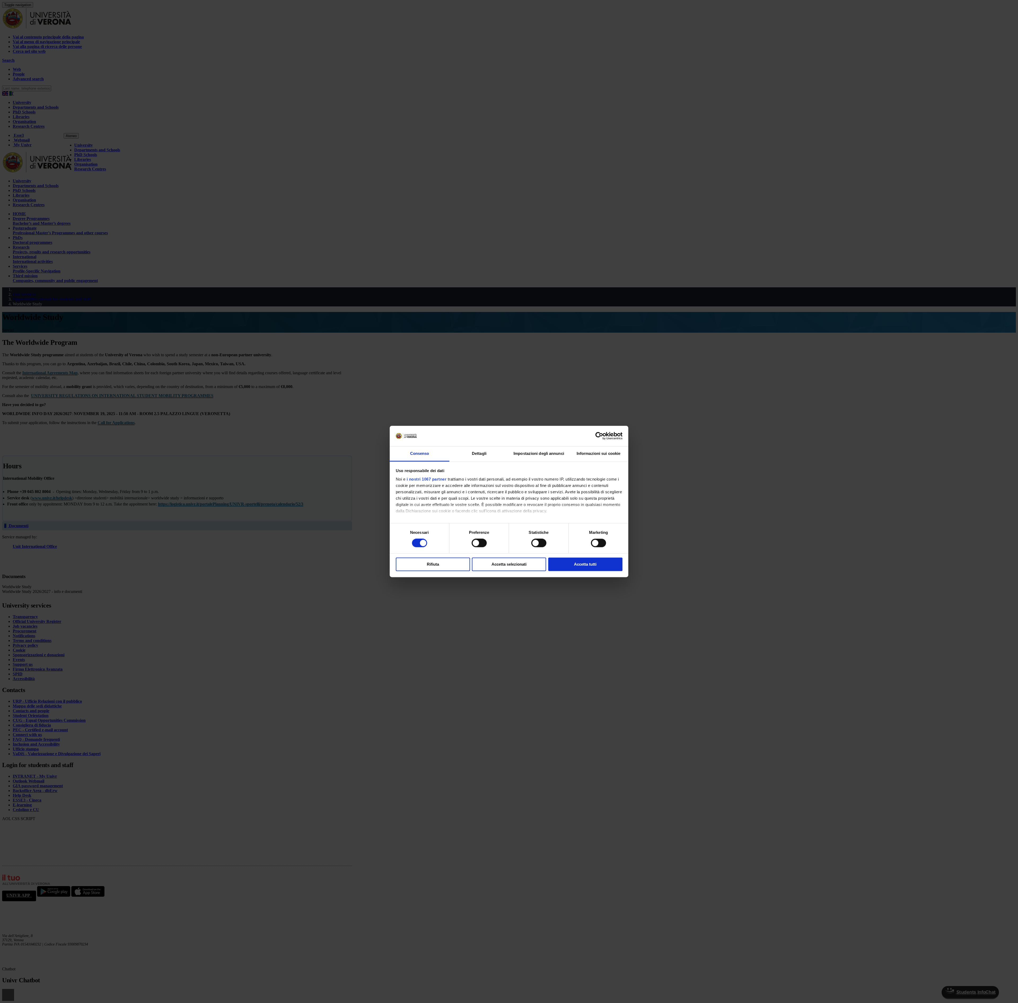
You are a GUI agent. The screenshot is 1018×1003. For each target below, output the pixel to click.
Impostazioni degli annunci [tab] (539, 453)
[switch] (479, 543)
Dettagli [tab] (479, 453)
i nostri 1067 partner (427, 479)
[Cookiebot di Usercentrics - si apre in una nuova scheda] (599, 436)
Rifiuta (433, 564)
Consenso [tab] (419, 453)
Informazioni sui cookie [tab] (598, 453)
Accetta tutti (585, 564)
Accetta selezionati (509, 564)
